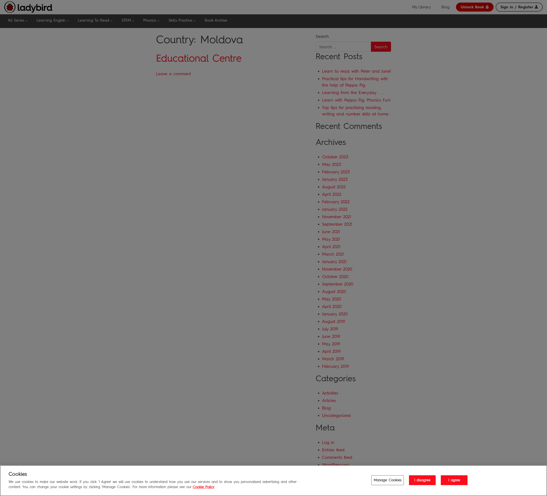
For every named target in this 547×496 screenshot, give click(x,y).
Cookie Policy (203, 487)
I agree (454, 480)
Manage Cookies (387, 480)
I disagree (422, 480)
